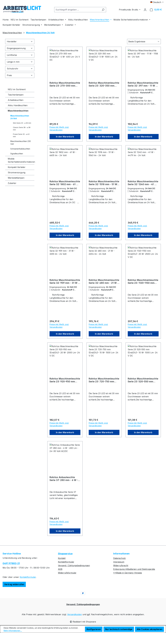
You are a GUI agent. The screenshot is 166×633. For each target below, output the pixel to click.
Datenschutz (119, 558)
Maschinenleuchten (18, 110)
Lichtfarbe (12, 55)
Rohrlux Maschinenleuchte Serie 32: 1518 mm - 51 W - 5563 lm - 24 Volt (104, 183)
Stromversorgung (16, 172)
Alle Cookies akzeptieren (149, 629)
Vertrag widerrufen (14, 584)
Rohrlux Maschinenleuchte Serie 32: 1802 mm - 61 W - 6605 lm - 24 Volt (65, 183)
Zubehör (12, 183)
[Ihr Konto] (145, 9)
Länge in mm (13, 61)
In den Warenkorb (65, 136)
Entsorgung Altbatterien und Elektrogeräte (134, 569)
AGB (60, 569)
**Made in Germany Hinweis (127, 572)
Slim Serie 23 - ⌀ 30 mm (22, 123)
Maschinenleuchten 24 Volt (19, 117)
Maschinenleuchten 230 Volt (20, 142)
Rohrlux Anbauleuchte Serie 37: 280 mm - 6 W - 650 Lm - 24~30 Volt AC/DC (64, 479)
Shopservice (65, 553)
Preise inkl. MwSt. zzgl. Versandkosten (59, 128)
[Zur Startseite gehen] (22, 9)
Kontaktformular (28, 577)
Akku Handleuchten (17, 105)
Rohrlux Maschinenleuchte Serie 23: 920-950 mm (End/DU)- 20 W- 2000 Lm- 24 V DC (65, 380)
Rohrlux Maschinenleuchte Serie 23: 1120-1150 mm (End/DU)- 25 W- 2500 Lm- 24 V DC (143, 281)
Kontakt (61, 558)
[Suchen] (103, 9)
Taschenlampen (15, 94)
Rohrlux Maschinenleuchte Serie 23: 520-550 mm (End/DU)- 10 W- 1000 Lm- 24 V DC (143, 380)
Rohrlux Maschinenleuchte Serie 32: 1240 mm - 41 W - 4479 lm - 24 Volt (143, 183)
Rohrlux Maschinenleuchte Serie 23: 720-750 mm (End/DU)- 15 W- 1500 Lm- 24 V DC (104, 380)
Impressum (118, 562)
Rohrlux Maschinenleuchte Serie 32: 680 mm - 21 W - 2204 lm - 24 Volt (104, 281)
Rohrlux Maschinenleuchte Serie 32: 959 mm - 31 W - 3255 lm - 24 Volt (65, 281)
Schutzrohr (12, 68)
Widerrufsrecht (120, 565)
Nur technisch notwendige (118, 629)
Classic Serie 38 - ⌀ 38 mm (21, 128)
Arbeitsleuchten (15, 100)
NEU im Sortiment (17, 89)
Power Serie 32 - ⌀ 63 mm (21, 135)
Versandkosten (74, 614)
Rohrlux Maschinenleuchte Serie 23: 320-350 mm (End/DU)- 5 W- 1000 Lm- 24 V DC (104, 84)
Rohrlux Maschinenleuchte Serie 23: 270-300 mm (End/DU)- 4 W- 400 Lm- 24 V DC (65, 84)
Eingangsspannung (16, 48)
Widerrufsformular (67, 572)
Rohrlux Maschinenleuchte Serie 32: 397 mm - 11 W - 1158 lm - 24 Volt (143, 84)
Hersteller (12, 41)
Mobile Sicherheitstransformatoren (21, 160)
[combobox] (77, 9)
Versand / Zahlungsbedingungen (74, 565)
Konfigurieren (94, 629)
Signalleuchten (16, 153)
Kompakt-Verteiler (16, 167)
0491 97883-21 (11, 563)
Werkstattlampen (16, 178)
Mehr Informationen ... (13, 630)
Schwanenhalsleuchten (20, 149)
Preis (9, 75)
